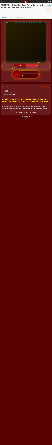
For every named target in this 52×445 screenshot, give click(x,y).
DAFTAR (32, 65)
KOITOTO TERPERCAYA (13, 94)
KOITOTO (26, 117)
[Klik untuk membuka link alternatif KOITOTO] (26, 42)
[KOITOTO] (48, 9)
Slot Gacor (4, 17)
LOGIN (20, 65)
